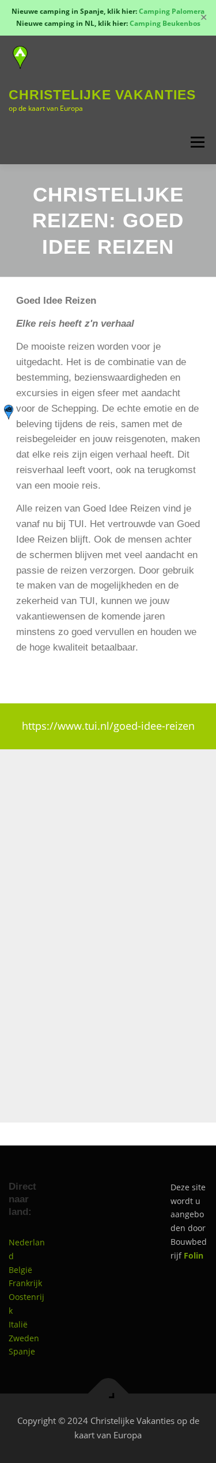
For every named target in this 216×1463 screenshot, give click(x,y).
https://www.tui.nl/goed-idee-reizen (108, 726)
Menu (196, 143)
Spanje (22, 1351)
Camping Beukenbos (165, 23)
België (20, 1269)
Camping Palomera (171, 11)
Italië (18, 1324)
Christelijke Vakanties (102, 94)
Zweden (24, 1338)
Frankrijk (25, 1283)
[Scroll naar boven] (108, 1393)
